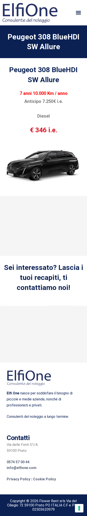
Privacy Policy (18, 479)
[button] (78, 12)
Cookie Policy (44, 479)
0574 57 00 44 (18, 462)
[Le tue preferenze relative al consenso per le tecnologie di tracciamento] (79, 508)
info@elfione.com (21, 468)
